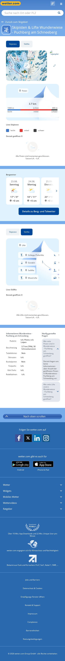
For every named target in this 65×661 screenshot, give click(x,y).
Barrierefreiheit (32, 630)
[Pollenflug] (52, 3)
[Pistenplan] (26, 65)
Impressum (32, 613)
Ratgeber (7, 508)
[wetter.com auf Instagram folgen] (46, 438)
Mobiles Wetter (11, 496)
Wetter (6, 484)
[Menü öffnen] (60, 3)
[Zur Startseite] (12, 3)
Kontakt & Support (32, 605)
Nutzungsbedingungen (32, 639)
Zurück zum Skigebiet (16, 21)
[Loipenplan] (54, 52)
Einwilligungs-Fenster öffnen (32, 597)
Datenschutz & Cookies (32, 588)
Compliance (32, 622)
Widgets (7, 490)
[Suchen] (58, 13)
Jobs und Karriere (32, 580)
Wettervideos (10, 502)
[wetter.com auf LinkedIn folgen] (37, 438)
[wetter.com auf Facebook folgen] (19, 438)
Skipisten (13, 44)
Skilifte (26, 44)
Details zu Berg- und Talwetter (38, 211)
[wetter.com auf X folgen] (28, 439)
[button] (32, 484)
